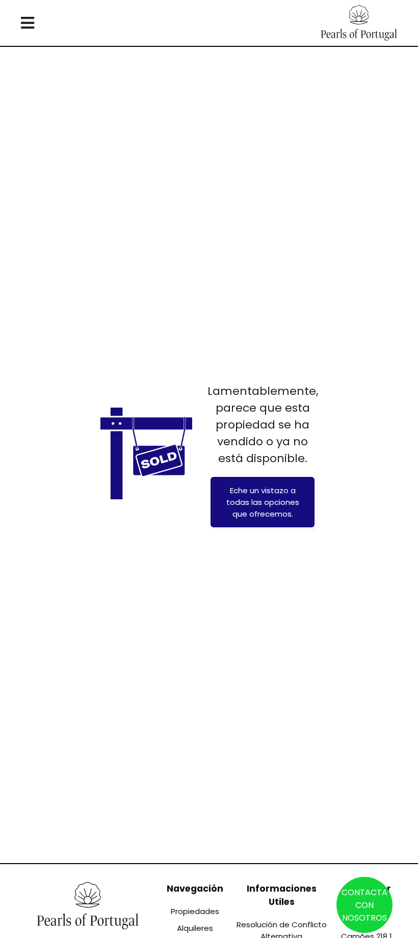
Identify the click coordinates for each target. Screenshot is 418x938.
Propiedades (195, 911)
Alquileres (195, 928)
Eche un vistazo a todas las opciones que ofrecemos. (262, 502)
